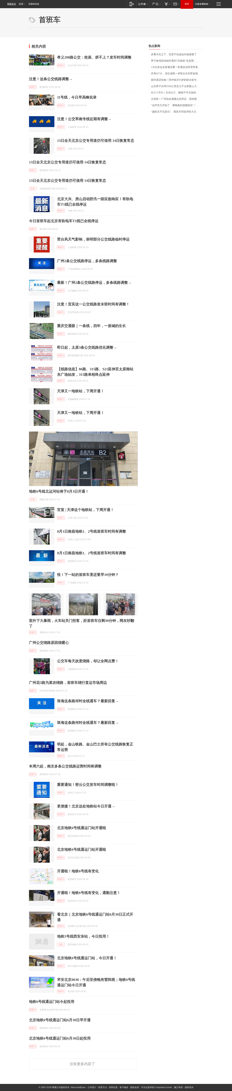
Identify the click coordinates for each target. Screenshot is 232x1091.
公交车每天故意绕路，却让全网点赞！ (88, 661)
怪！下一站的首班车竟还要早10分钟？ (88, 575)
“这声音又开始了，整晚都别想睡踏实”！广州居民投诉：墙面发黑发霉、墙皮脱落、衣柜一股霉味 (177, 105)
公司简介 (92, 1087)
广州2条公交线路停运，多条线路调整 (87, 261)
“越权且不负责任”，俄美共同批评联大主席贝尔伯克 (177, 111)
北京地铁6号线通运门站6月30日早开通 (60, 1020)
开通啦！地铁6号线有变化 (78, 871)
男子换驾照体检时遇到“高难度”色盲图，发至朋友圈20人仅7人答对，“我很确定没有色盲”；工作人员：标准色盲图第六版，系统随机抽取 (177, 60)
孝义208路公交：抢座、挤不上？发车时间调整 (94, 57)
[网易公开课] (142, 4)
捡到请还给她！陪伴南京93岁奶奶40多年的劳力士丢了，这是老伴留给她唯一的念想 (177, 80)
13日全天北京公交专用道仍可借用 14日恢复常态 (95, 141)
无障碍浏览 (33, 4)
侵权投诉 (189, 1087)
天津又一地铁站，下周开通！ (80, 391)
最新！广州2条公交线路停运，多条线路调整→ (94, 282)
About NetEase (78, 1087)
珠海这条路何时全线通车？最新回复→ (88, 701)
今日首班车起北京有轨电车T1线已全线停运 (63, 221)
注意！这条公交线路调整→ (50, 79)
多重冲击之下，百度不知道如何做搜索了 (174, 54)
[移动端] (131, 4)
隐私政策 (134, 1087)
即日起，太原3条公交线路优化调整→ (87, 347)
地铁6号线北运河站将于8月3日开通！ (59, 491)
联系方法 (102, 1087)
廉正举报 (178, 1087)
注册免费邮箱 (201, 4)
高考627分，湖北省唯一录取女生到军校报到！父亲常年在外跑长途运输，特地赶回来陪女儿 (177, 73)
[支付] (166, 4)
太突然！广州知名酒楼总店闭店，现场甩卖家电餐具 (177, 99)
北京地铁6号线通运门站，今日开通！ (87, 958)
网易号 (61, 65)
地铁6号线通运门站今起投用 (51, 1002)
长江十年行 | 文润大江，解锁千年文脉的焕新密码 (177, 92)
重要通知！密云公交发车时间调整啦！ (88, 785)
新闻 (33, 188)
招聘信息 (113, 1087)
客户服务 (124, 1087)
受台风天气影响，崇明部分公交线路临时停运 (93, 239)
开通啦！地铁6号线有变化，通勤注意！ (89, 893)
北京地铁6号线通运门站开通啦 (81, 828)
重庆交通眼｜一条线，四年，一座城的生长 (91, 326)
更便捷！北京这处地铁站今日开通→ (86, 806)
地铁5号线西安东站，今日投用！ (83, 936)
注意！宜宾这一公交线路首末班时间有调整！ (93, 304)
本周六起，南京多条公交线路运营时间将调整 (65, 766)
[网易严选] (155, 4)
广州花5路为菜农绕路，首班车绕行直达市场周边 (68, 683)
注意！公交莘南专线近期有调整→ (84, 119)
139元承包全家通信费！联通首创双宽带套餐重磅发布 (177, 67)
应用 (21, 4)
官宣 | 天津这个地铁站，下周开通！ (85, 510)
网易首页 (11, 4)
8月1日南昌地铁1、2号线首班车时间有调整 (91, 531)
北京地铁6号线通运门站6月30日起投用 (60, 1038)
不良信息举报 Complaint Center (156, 1087)
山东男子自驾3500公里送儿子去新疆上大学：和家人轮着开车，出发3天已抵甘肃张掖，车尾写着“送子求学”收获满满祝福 (177, 86)
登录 (187, 4)
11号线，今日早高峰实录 (77, 97)
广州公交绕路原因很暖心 (49, 643)
